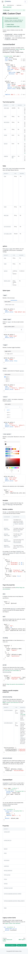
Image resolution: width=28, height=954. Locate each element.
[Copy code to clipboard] (24, 56)
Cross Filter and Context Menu (11, 670)
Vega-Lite (22, 49)
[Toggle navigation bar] (3, 2)
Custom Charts (10, 24)
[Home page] (4, 5)
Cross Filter (22, 714)
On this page (6, 10)
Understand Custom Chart (13, 26)
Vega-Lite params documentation (15, 684)
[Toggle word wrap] (21, 56)
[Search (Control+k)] (26, 1)
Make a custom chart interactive (11, 702)
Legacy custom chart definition (12, 923)
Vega (17, 49)
